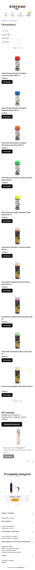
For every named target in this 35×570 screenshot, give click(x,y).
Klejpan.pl (4, 20)
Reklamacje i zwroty (8, 518)
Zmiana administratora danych (11, 552)
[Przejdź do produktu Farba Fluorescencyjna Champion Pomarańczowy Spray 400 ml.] (17, 131)
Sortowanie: (5, 38)
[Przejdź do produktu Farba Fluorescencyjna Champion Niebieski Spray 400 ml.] (17, 96)
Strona (15, 48)
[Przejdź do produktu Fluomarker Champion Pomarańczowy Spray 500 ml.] (17, 270)
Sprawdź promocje (12, 424)
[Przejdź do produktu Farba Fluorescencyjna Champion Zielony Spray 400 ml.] (17, 166)
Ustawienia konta (7, 528)
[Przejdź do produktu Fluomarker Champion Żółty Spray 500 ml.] (17, 374)
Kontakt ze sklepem (8, 560)
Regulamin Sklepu (7, 546)
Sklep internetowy (15, 567)
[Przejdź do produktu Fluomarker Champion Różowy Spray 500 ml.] (17, 305)
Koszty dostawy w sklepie (10, 538)
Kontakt (4, 562)
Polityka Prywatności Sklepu (11, 548)
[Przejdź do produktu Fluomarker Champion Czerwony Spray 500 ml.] (17, 235)
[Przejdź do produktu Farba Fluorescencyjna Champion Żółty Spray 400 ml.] (17, 201)
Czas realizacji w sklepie (9, 536)
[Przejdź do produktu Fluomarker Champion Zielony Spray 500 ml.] (17, 340)
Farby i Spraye (13, 20)
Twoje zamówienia (8, 526)
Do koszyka (7, 82)
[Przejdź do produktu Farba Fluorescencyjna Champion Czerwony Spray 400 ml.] (17, 61)
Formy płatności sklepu (9, 550)
